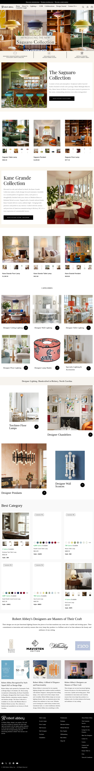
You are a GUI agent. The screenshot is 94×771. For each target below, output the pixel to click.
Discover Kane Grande (18, 217)
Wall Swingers (43, 731)
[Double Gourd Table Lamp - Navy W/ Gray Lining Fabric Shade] (49, 542)
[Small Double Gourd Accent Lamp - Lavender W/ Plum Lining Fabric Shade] (15, 593)
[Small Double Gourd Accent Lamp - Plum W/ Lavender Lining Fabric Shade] (21, 593)
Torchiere (41, 734)
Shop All (62, 741)
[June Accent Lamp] (47, 576)
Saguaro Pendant (40, 157)
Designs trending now (47, 2)
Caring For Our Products (86, 731)
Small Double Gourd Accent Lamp (11, 599)
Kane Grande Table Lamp (42, 273)
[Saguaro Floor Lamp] (78, 133)
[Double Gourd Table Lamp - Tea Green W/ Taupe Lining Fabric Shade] (40, 542)
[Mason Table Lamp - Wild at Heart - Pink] (69, 542)
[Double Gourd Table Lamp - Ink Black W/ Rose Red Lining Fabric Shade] (43, 542)
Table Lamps (42, 718)
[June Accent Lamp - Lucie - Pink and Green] (55, 593)
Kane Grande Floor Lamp (11, 273)
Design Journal (85, 726)
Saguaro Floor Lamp (72, 157)
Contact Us (84, 738)
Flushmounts (63, 718)
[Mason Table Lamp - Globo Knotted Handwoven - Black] (87, 542)
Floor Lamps (42, 724)
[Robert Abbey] (7, 7)
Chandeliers (42, 737)
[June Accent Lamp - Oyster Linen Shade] (35, 593)
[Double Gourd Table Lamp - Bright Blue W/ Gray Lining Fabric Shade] (38, 542)
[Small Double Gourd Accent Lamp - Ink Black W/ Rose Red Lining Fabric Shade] (12, 593)
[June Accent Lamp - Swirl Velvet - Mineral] (52, 593)
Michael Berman (64, 727)
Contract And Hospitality (85, 746)
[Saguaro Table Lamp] (15, 133)
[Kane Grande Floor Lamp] (15, 249)
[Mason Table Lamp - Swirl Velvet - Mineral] (81, 542)
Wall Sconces (42, 727)
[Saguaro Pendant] (47, 133)
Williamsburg (63, 734)
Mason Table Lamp (70, 548)
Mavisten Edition (64, 724)
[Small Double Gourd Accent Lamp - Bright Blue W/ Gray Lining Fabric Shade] (6, 593)
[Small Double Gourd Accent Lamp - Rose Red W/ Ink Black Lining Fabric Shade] (24, 593)
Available (8, 549)
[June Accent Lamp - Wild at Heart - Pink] (40, 593)
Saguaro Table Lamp (9, 157)
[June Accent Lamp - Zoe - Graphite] (49, 593)
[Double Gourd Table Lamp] (47, 526)
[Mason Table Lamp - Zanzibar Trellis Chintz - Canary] (72, 542)
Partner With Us (86, 751)
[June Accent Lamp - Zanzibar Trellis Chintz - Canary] (43, 593)
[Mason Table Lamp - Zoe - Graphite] (78, 542)
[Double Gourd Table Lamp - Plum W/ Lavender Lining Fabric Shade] (52, 542)
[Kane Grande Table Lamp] (47, 249)
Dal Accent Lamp (69, 602)
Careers (84, 742)
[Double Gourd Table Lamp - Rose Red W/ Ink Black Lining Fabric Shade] (55, 542)
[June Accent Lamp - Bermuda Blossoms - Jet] (46, 593)
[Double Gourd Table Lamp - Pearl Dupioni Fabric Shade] (35, 542)
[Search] (83, 7)
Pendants (62, 721)
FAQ (83, 754)
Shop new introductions (32, 2)
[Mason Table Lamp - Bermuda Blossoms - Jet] (75, 542)
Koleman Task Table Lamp (9, 552)
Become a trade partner (61, 2)
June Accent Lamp (38, 599)
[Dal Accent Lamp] (78, 576)
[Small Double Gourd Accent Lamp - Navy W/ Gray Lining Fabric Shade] (18, 593)
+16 (89, 542)
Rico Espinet (63, 731)
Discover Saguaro (62, 98)
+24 (27, 593)
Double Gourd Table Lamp (41, 548)
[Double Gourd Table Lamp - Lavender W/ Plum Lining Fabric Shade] (46, 542)
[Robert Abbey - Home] (12, 718)
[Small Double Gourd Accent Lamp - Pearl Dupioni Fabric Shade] (3, 593)
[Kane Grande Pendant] (78, 249)
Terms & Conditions (87, 757)
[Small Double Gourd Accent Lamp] (15, 576)
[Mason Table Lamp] (78, 526)
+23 (58, 542)
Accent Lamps (43, 721)
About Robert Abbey (87, 718)
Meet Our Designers (87, 735)
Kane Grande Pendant (73, 273)
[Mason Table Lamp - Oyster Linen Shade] (66, 542)
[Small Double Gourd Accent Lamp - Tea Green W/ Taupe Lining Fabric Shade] (9, 593)
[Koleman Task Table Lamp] (15, 526)
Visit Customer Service (85, 722)
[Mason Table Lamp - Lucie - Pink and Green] (84, 542)
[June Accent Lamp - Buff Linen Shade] (38, 593)
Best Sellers (63, 737)
